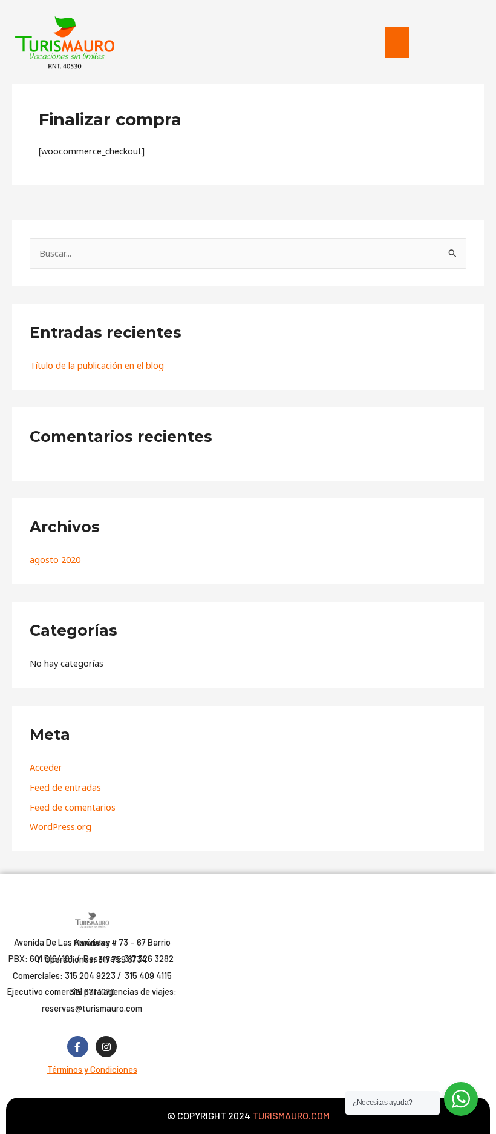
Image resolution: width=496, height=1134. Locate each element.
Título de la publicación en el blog (97, 365)
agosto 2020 (55, 559)
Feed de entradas (65, 787)
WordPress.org (60, 826)
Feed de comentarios (73, 807)
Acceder (46, 767)
